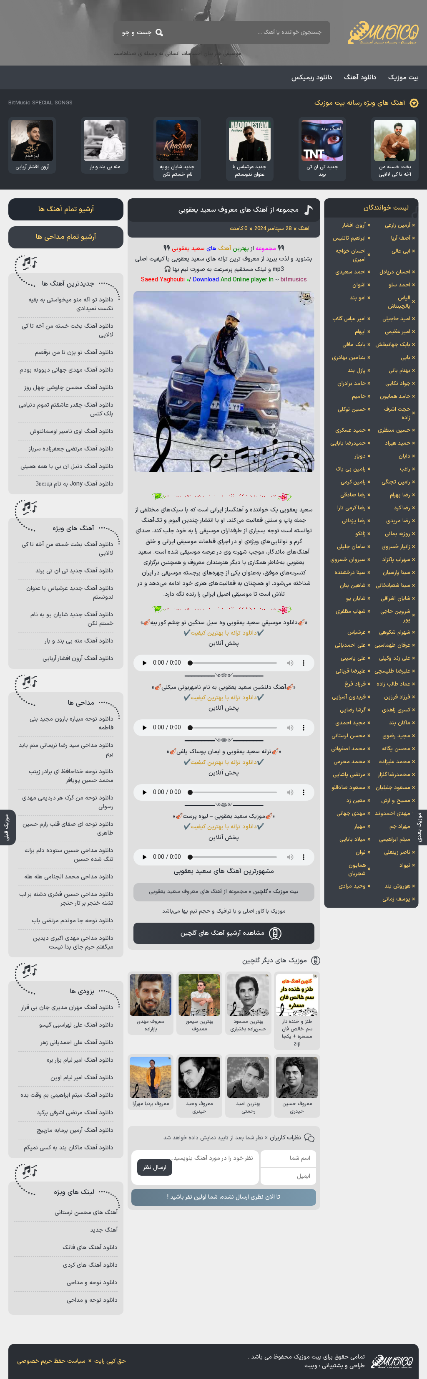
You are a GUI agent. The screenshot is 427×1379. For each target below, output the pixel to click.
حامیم (359, 396)
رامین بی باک (351, 469)
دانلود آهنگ (360, 78)
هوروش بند (397, 886)
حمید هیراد (397, 443)
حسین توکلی (352, 409)
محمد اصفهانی (348, 749)
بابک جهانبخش (392, 345)
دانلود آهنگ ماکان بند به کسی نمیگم (68, 1148)
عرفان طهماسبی (392, 645)
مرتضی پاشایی (349, 775)
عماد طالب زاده (393, 684)
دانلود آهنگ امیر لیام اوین (81, 1077)
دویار (360, 456)
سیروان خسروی (348, 560)
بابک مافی (354, 345)
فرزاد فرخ (355, 684)
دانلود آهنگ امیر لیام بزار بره (80, 1060)
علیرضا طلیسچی (392, 671)
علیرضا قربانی (351, 671)
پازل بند (357, 371)
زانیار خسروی (396, 547)
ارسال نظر (154, 1167)
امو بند (358, 298)
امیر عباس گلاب (349, 319)
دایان (404, 456)
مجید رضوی (396, 736)
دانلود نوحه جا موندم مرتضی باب (72, 920)
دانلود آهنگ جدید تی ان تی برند (74, 571)
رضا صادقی (353, 495)
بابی (405, 358)
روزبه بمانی (397, 534)
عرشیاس (356, 632)
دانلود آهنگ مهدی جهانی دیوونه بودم (66, 370)
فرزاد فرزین (397, 697)
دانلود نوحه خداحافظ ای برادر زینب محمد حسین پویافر (71, 776)
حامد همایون (395, 396)
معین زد (356, 801)
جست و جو (137, 33)
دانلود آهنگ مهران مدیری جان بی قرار (67, 1007)
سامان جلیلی (351, 547)
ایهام (360, 332)
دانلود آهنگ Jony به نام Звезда (74, 484)
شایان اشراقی (395, 599)
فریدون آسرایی (349, 697)
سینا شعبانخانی (393, 586)
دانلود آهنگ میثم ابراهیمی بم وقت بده (66, 1095)
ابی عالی (401, 251)
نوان (361, 852)
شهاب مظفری (351, 611)
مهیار (360, 826)
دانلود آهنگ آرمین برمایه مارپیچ (75, 1130)
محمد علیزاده (394, 762)
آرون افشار (354, 225)
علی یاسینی (353, 658)
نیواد (404, 865)
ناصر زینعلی (397, 852)
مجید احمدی (350, 723)
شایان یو (356, 599)
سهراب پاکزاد (396, 560)
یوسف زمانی (396, 899)
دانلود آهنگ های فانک (90, 1247)
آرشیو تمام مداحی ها (66, 237)
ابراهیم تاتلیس (349, 238)
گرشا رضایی (353, 710)
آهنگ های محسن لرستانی (86, 1212)
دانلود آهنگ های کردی (90, 1265)
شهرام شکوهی (394, 632)
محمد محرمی (350, 762)
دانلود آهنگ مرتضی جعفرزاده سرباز (71, 449)
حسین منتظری (394, 430)
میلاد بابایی (352, 839)
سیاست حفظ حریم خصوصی (51, 1361)
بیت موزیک (403, 78)
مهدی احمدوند (392, 814)
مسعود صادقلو (349, 788)
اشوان (359, 285)
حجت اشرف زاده (397, 413)
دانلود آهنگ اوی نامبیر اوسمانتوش (71, 431)
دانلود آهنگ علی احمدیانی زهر (76, 1042)
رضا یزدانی (354, 521)
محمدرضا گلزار (394, 775)
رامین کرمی (353, 482)
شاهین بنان (353, 586)
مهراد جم (399, 826)
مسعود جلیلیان (393, 788)
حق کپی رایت (110, 1361)
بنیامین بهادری (349, 358)
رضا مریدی (398, 521)
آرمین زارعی (397, 225)
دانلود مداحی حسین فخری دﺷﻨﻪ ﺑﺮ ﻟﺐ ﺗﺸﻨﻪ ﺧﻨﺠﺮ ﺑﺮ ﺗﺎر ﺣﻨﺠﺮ (66, 899)
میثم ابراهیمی (394, 839)
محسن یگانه (396, 749)
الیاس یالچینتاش (399, 302)
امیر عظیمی (397, 332)
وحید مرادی (352, 886)
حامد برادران (351, 384)
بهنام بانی (399, 371)
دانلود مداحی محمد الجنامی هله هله (68, 877)
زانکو (360, 534)
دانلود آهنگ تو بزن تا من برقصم (74, 352)
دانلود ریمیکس (311, 78)
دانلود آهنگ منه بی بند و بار (79, 641)
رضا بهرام (400, 495)
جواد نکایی (397, 384)
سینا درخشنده (350, 573)
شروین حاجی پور (395, 615)
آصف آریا (400, 238)
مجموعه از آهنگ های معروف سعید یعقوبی (238, 210)
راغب (405, 469)
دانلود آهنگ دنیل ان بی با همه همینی (66, 466)
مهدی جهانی (351, 814)
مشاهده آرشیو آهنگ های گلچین (222, 933)
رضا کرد (402, 508)
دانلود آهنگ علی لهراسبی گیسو (76, 1025)
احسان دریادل (394, 272)
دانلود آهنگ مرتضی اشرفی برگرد (75, 1112)
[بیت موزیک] (383, 32)
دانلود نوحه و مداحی (92, 1282)
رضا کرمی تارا (351, 508)
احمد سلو (399, 285)
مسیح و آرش (395, 801)
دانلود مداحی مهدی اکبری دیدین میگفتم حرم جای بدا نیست (73, 942)
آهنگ (224, 248)
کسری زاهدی (396, 710)
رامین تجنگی (396, 482)
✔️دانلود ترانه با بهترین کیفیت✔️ (223, 633)
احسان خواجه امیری (351, 255)
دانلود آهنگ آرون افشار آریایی (78, 658)
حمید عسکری (350, 430)
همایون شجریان (357, 869)
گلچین (260, 892)
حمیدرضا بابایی (348, 443)
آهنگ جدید (104, 1230)
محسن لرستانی (349, 736)
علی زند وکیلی (394, 658)
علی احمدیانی (350, 645)
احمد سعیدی (350, 272)
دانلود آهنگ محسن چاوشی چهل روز (68, 387)
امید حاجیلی (396, 319)
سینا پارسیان (396, 573)
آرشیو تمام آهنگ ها (66, 209)
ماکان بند (399, 723)
